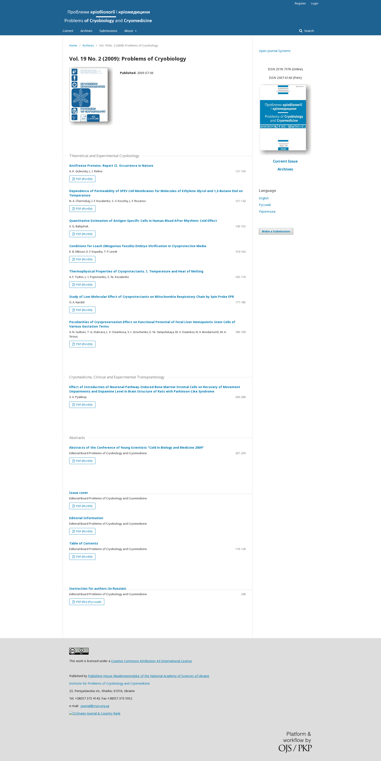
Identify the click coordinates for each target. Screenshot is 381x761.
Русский (265, 205)
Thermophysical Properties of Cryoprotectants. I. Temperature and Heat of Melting (136, 271)
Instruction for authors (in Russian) (97, 588)
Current (68, 31)
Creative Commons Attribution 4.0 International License (151, 661)
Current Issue (285, 161)
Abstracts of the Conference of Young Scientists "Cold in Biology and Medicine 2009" (136, 447)
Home (73, 45)
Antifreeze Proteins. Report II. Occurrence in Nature (111, 165)
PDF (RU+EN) (83, 179)
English (264, 198)
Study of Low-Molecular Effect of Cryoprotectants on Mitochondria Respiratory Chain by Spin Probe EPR (151, 296)
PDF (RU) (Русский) (88, 602)
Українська (267, 211)
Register (300, 3)
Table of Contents (83, 543)
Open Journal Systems (275, 51)
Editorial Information (86, 518)
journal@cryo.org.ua (94, 706)
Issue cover (78, 493)
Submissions (108, 31)
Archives (86, 31)
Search (308, 31)
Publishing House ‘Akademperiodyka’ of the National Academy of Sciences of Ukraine (148, 676)
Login (314, 3)
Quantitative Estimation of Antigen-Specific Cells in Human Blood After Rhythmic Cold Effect (143, 220)
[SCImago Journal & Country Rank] (94, 713)
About (129, 31)
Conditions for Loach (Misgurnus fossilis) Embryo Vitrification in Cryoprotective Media (137, 246)
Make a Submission (276, 231)
